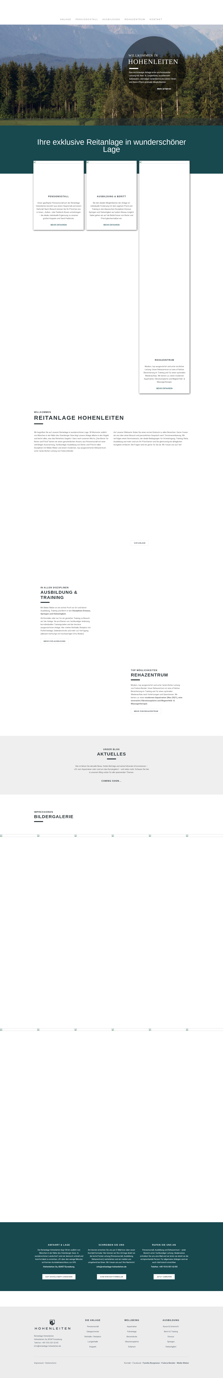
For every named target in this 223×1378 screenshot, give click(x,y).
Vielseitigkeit (170, 1347)
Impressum (39, 1363)
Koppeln (92, 1347)
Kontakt (127, 1363)
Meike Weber (183, 1363)
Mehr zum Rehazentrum (146, 711)
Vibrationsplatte (132, 1341)
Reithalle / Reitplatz (93, 1336)
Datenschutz (50, 1363)
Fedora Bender (168, 1363)
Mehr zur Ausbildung (54, 641)
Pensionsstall (93, 1326)
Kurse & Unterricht (171, 1326)
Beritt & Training (171, 1331)
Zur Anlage (139, 543)
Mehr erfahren (164, 89)
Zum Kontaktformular (111, 1277)
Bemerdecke (132, 1336)
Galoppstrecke (93, 1331)
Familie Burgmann (151, 1363)
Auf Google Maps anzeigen (58, 1277)
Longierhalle (93, 1341)
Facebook (137, 1363)
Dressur (171, 1336)
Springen (171, 1341)
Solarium (132, 1347)
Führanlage (132, 1331)
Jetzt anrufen (164, 1277)
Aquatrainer (132, 1326)
